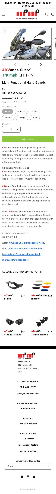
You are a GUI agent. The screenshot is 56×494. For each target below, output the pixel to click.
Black (7, 111)
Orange (22, 118)
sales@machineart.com (28, 393)
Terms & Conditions (28, 423)
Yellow (8, 118)
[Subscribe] (48, 466)
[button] (3, 14)
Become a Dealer (28, 451)
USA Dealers (28, 439)
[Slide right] (41, 64)
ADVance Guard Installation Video (26, 248)
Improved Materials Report (15, 260)
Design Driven (28, 408)
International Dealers (28, 445)
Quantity (6, 124)
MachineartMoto (31, 489)
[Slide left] (15, 64)
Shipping (5, 102)
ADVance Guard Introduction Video (26, 243)
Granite (21, 111)
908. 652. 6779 (28, 387)
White (34, 111)
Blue (35, 118)
